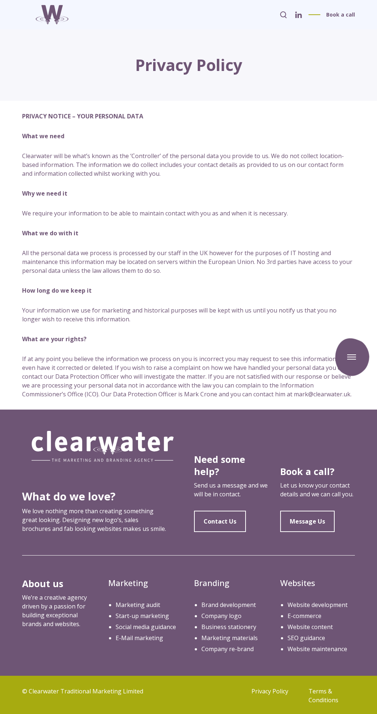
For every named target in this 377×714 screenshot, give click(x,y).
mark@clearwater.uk (322, 394)
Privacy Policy (269, 691)
